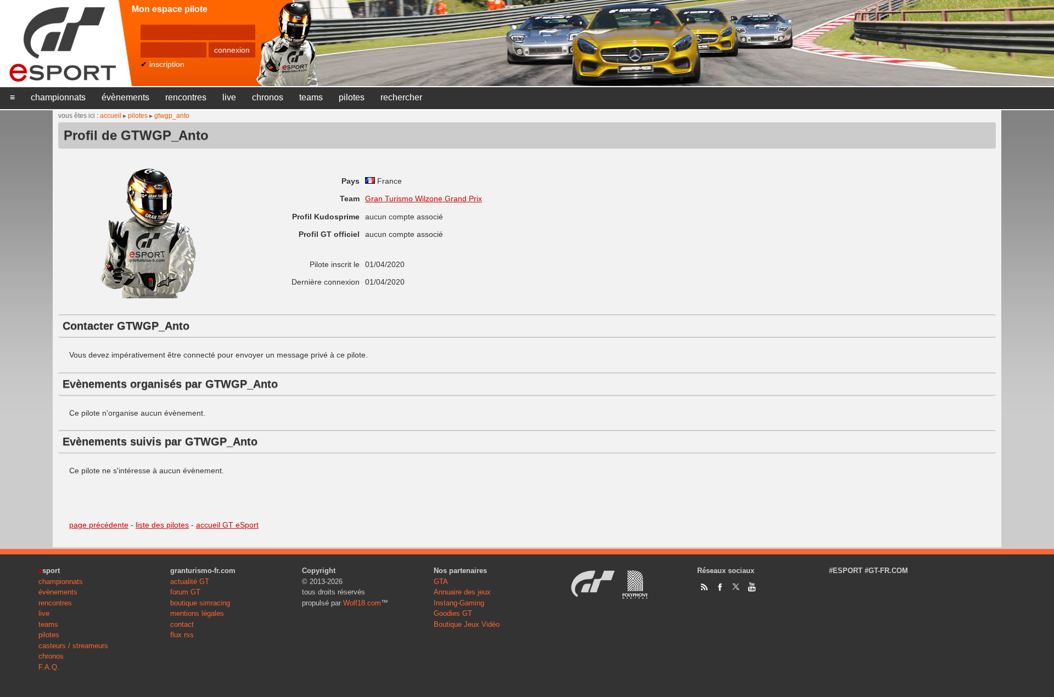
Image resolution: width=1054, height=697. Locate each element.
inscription (166, 64)
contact (182, 624)
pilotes (352, 97)
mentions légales (197, 613)
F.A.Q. (48, 667)
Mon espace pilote (170, 9)
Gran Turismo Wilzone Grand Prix (423, 198)
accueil (110, 116)
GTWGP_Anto (171, 116)
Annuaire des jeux (462, 592)
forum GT (185, 592)
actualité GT (189, 581)
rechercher (401, 97)
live (229, 97)
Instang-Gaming (459, 603)
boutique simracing (200, 603)
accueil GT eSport (227, 524)
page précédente (98, 524)
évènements (125, 97)
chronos (267, 97)
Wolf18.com (362, 603)
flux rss (182, 635)
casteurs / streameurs (73, 646)
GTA (441, 581)
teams (311, 97)
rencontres (185, 97)
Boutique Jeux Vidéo (467, 624)
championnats (58, 97)
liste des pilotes (162, 524)
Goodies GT (453, 613)
